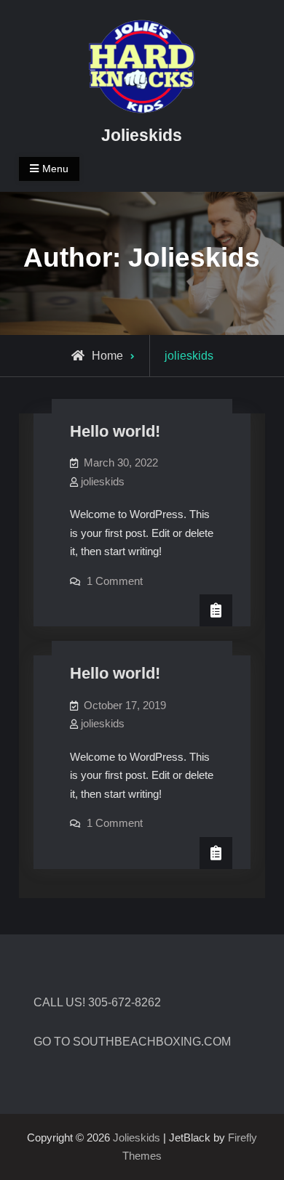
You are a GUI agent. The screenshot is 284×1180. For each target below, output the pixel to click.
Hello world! (115, 431)
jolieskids (103, 481)
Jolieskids (141, 135)
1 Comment (115, 581)
